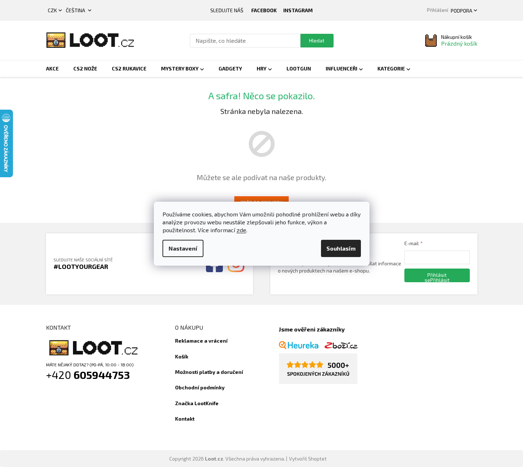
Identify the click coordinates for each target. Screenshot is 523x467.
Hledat (317, 40)
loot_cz (298, 10)
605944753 (102, 374)
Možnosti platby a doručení (209, 372)
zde (241, 229)
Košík (181, 356)
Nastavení (183, 248)
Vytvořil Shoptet (308, 458)
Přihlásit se (436, 277)
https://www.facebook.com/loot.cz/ (264, 10)
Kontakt (184, 419)
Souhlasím (340, 248)
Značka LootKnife (197, 403)
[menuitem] (52, 68)
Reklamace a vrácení (201, 341)
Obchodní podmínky (200, 387)
